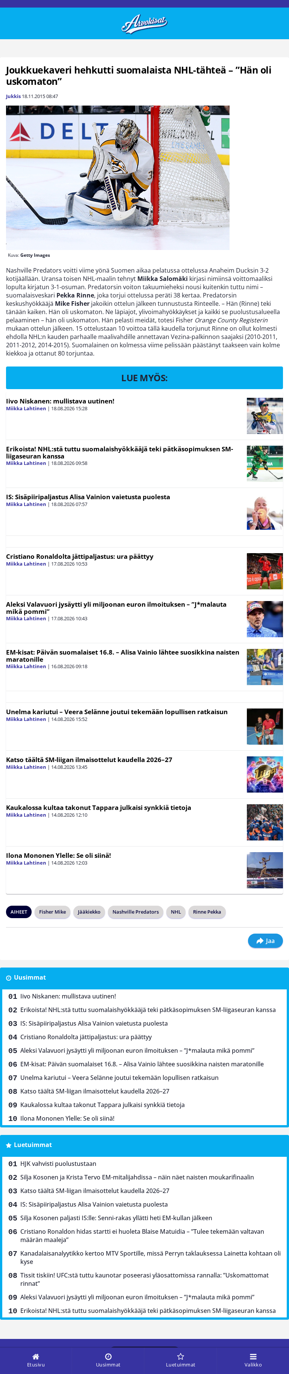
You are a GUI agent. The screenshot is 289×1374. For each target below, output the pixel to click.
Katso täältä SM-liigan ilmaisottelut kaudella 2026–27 (89, 759)
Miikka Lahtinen (26, 408)
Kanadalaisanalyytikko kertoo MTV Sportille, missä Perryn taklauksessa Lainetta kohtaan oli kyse (150, 1257)
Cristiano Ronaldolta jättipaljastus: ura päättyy (80, 556)
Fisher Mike (52, 911)
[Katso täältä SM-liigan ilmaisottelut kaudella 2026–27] (265, 774)
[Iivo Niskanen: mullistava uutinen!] (265, 416)
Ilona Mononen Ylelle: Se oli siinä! (58, 855)
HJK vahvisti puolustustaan (58, 1163)
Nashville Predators (136, 911)
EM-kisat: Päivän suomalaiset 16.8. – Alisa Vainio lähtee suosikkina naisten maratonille (122, 656)
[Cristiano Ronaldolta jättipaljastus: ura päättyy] (265, 571)
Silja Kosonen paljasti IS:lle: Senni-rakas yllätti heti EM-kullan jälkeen (116, 1218)
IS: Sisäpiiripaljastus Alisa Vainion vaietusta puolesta (88, 496)
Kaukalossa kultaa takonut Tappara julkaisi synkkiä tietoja (98, 807)
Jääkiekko (89, 911)
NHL (176, 911)
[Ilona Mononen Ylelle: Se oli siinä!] (265, 870)
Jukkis (13, 96)
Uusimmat (30, 977)
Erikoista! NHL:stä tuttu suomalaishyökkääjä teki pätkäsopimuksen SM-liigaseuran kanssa (119, 452)
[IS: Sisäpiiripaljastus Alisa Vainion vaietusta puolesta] (265, 512)
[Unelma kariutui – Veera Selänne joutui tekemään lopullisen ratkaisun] (265, 726)
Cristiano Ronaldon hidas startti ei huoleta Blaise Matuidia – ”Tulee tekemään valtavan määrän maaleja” (142, 1235)
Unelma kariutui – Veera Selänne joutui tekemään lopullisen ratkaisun (117, 711)
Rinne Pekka (207, 911)
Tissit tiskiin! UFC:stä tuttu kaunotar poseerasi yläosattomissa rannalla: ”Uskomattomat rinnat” (144, 1279)
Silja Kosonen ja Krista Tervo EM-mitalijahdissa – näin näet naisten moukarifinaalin (137, 1177)
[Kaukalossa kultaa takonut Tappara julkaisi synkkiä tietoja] (265, 822)
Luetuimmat (33, 1145)
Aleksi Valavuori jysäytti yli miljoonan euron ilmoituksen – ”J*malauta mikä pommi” (116, 608)
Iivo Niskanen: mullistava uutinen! (60, 401)
